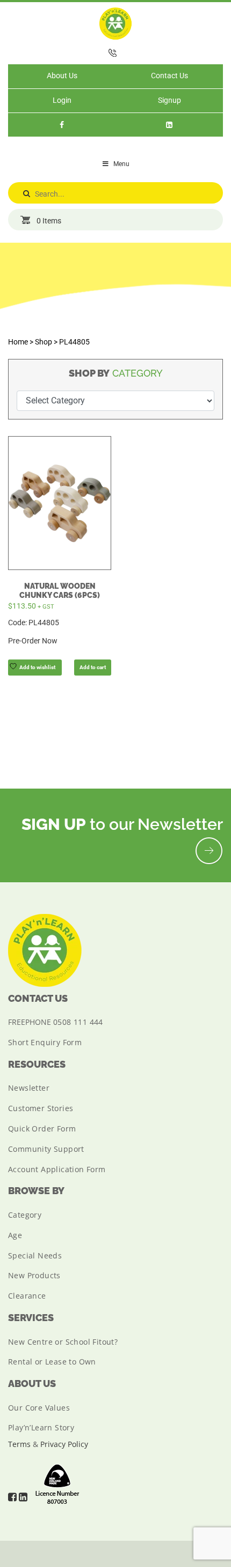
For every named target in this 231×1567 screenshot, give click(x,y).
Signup (169, 100)
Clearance (27, 1296)
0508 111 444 (78, 1022)
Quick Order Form (42, 1128)
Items (49, 220)
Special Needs (35, 1255)
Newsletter (28, 1088)
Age (15, 1235)
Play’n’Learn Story (41, 1427)
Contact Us (169, 75)
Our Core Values (39, 1408)
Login (62, 100)
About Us (62, 75)
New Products (34, 1275)
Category (24, 1215)
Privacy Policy (64, 1444)
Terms (19, 1444)
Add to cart (93, 667)
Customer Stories (40, 1108)
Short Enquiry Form (45, 1042)
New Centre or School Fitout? (63, 1342)
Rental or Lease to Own (52, 1361)
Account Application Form (57, 1169)
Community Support (46, 1149)
